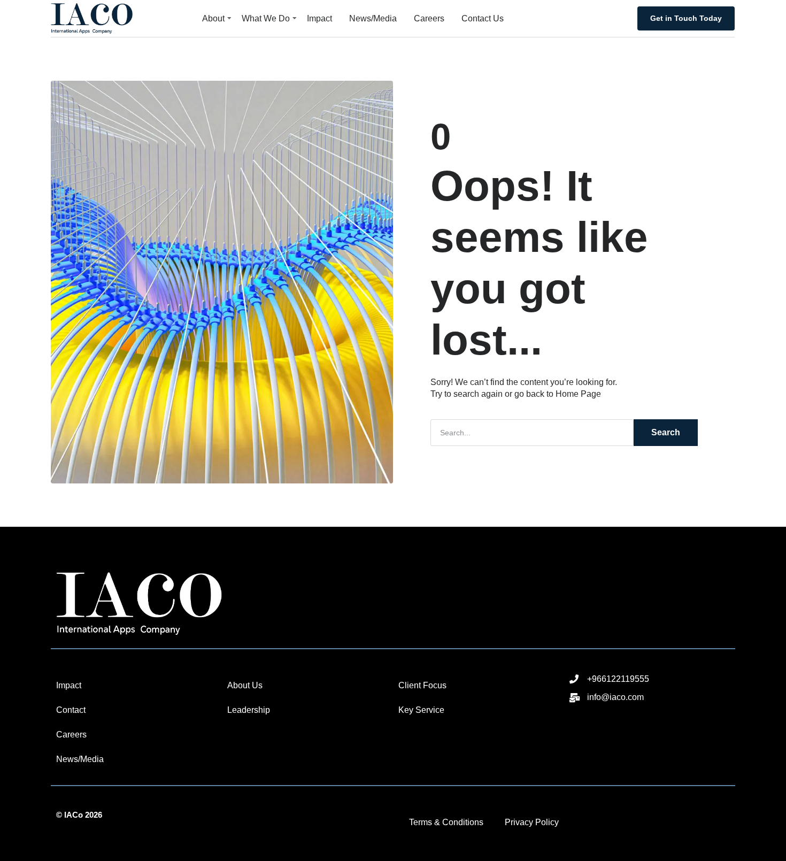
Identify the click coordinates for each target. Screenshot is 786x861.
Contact (71, 709)
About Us (245, 685)
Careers (429, 18)
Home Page (578, 393)
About (213, 18)
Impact (319, 18)
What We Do (266, 18)
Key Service (421, 709)
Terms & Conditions (446, 822)
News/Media (373, 18)
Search (665, 432)
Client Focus (422, 685)
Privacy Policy (532, 822)
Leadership (248, 709)
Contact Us (482, 18)
